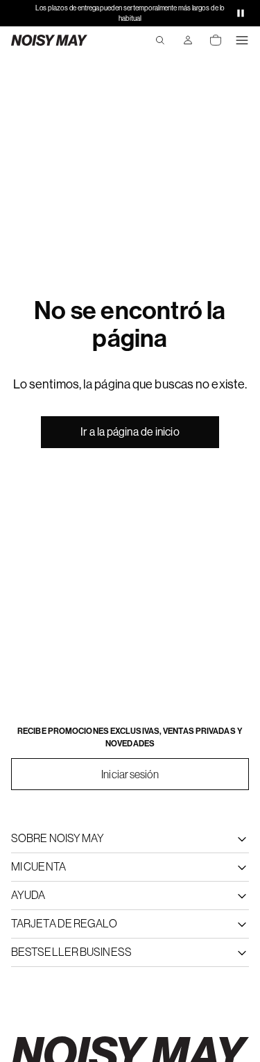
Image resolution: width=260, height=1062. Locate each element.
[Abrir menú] (242, 40)
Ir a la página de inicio (129, 431)
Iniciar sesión (129, 774)
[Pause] (240, 13)
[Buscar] (160, 40)
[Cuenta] (188, 40)
